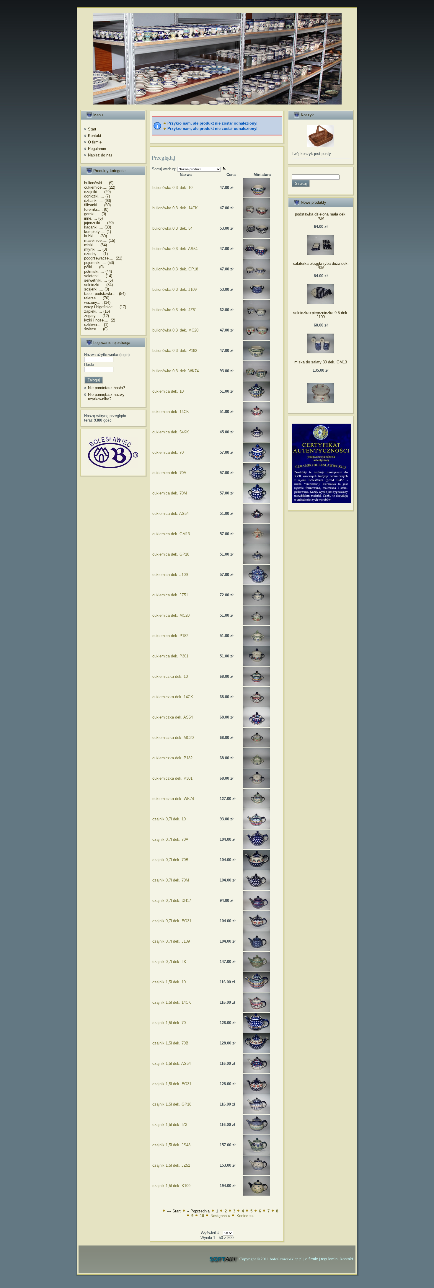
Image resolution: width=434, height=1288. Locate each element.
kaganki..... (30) (97, 227)
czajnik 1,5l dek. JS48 (171, 1145)
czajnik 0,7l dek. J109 (171, 941)
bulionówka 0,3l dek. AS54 (175, 249)
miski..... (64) (95, 245)
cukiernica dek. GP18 (170, 554)
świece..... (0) (95, 329)
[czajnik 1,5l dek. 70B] (256, 1051)
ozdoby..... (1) (96, 254)
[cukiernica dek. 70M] (256, 501)
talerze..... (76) (96, 298)
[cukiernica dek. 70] (256, 461)
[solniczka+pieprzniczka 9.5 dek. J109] (320, 352)
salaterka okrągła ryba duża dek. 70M (321, 265)
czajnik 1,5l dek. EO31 (171, 1084)
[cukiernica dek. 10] (256, 400)
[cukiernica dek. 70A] (256, 481)
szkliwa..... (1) (96, 324)
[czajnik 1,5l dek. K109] (256, 1194)
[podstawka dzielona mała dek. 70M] (320, 253)
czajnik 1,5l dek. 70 (169, 1023)
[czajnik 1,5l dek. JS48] (256, 1153)
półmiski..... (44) (98, 271)
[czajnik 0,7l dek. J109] (256, 950)
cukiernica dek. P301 (170, 656)
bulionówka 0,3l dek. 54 (172, 228)
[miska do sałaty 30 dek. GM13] (320, 401)
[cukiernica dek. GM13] (256, 542)
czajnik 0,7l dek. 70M (170, 880)
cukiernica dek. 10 (168, 391)
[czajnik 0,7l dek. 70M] (256, 889)
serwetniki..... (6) (98, 280)
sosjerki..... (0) (96, 289)
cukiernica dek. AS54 (170, 513)
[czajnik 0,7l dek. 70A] (256, 848)
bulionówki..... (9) (98, 183)
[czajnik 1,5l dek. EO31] (256, 1092)
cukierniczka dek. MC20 (173, 737)
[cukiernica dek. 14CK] (256, 420)
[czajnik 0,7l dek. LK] (256, 970)
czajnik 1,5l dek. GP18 (171, 1104)
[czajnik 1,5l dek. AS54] (256, 1072)
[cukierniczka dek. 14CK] (256, 705)
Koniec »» (245, 1216)
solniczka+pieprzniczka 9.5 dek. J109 (320, 315)
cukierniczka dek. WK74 (173, 798)
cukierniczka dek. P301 (172, 778)
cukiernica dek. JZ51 (170, 595)
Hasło (89, 364)
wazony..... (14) (97, 302)
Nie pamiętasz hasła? (106, 388)
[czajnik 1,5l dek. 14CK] (256, 1011)
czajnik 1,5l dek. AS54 (171, 1063)
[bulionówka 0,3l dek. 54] (256, 237)
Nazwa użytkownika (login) (107, 354)
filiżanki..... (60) (97, 205)
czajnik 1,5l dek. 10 (169, 982)
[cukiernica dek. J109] (256, 583)
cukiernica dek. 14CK (170, 411)
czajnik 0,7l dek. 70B (170, 860)
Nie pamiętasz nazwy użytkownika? (106, 396)
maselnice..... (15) (99, 240)
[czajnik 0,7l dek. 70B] (256, 868)
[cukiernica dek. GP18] (256, 563)
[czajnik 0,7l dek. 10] (256, 827)
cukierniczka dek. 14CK (172, 697)
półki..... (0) (94, 267)
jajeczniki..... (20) (99, 223)
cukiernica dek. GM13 (171, 534)
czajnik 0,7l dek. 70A (170, 839)
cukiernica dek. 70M (169, 493)
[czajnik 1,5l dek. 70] (256, 1031)
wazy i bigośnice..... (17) (105, 307)
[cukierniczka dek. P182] (256, 766)
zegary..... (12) (96, 316)
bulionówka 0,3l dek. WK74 (175, 371)
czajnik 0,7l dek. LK (169, 961)
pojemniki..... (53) (99, 262)
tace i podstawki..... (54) (104, 293)
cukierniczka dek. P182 (172, 758)
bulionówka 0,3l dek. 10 (172, 187)
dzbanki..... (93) (97, 200)
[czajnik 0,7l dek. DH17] (256, 909)
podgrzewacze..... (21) (103, 258)
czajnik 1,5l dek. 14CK (171, 1002)
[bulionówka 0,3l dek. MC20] (256, 339)
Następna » (220, 1216)
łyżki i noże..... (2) (99, 320)
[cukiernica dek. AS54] (256, 522)
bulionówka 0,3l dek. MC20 (175, 330)
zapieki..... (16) (97, 311)
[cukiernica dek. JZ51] (256, 603)
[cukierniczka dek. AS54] (256, 726)
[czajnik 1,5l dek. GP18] (256, 1113)
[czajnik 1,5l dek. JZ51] (256, 1174)
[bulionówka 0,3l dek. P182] (256, 359)
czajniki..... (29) (97, 192)
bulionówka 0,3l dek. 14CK (175, 208)
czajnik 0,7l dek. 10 (169, 819)
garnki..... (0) (95, 214)
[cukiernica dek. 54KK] (256, 440)
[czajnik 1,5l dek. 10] (256, 990)
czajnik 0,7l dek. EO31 (171, 921)
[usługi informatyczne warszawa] (223, 1259)
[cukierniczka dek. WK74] (256, 807)
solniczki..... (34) (98, 285)
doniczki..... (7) (97, 196)
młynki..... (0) (95, 249)
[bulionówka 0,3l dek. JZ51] (256, 318)
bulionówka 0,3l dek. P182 (174, 350)
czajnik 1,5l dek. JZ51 (171, 1165)
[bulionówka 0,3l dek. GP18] (256, 277)
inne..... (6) (93, 218)
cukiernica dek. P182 (170, 636)
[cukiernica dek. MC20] (256, 624)
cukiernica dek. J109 (170, 574)
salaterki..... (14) (98, 276)
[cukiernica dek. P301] (256, 664)
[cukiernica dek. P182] (256, 644)
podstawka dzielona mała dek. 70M (321, 216)
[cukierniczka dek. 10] (256, 685)
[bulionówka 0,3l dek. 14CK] (256, 216)
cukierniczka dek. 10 (170, 676)
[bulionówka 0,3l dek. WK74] (256, 379)
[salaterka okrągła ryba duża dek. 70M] (320, 303)
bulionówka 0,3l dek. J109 (174, 289)
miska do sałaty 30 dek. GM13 (320, 362)
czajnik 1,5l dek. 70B (170, 1043)
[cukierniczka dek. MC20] (256, 746)
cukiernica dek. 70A (169, 473)
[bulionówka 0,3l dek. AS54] (256, 257)
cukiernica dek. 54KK (170, 432)
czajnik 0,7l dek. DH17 (171, 900)
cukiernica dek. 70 (168, 452)
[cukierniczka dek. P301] (256, 787)
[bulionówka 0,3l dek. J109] (256, 298)
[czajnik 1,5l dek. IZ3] (256, 1133)
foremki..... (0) (96, 209)
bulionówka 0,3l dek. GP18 (175, 269)
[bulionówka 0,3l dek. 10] (256, 196)
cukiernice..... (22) (99, 187)
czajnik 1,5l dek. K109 (171, 1185)
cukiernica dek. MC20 (171, 615)
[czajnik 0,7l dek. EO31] (256, 929)
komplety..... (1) (97, 231)
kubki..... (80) (95, 236)
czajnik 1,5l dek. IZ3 (169, 1124)
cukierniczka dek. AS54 (172, 717)
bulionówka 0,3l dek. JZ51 (174, 310)
